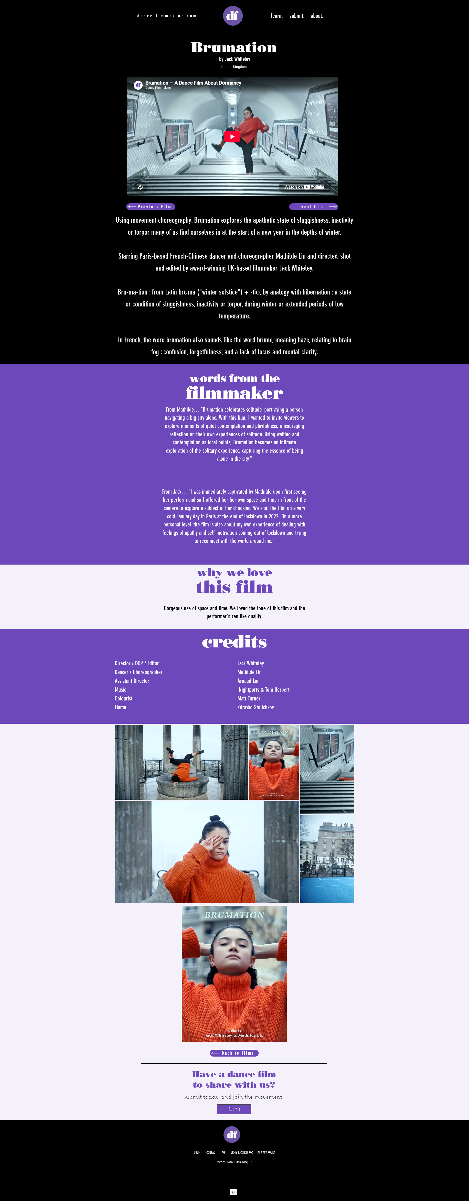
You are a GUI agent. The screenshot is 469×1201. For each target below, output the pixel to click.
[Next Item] (346, 814)
